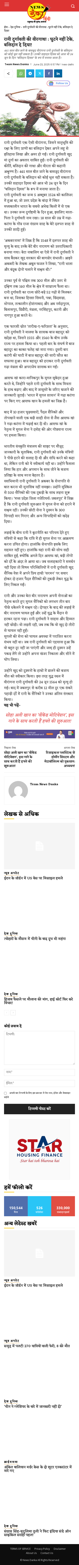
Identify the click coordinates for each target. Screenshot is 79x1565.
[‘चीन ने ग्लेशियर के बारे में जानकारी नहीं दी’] (39, 1374)
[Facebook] (49, 73)
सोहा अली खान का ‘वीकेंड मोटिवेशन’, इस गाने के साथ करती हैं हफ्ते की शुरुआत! (39, 718)
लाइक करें (16, 1197)
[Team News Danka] (18, 790)
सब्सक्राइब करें (63, 1197)
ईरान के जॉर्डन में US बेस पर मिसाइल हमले (33, 878)
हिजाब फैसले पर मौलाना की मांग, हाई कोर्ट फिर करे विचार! (38, 1001)
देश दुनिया (15, 27)
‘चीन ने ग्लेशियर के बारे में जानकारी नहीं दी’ (33, 1406)
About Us (31, 1553)
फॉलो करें (39, 1197)
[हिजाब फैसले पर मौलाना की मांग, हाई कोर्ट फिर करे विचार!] (39, 967)
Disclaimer (60, 1549)
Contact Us (47, 1553)
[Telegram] (30, 73)
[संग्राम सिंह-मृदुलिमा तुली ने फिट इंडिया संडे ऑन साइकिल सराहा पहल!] (39, 1499)
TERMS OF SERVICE (20, 1549)
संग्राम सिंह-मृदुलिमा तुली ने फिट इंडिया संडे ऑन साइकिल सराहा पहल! (37, 1533)
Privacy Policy (42, 1549)
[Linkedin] (58, 73)
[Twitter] (39, 73)
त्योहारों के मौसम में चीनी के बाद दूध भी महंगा (35, 939)
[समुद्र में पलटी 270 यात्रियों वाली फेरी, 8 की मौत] (39, 1314)
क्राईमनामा (11, 1462)
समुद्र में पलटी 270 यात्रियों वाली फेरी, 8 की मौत (37, 1346)
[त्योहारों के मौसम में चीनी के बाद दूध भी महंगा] (39, 906)
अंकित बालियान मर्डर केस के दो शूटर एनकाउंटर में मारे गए (38, 1469)
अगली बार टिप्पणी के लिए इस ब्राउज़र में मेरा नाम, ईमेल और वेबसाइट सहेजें (37, 1095)
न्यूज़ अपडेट (11, 873)
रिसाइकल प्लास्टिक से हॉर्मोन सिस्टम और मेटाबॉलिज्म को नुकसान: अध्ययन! (59, 759)
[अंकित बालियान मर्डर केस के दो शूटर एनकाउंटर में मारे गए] (39, 1435)
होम (6, 27)
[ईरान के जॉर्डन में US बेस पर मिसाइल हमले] (39, 846)
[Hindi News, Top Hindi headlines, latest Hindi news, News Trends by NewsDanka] (39, 13)
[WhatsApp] (21, 73)
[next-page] (13, 1012)
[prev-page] (6, 1012)
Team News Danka (17, 64)
